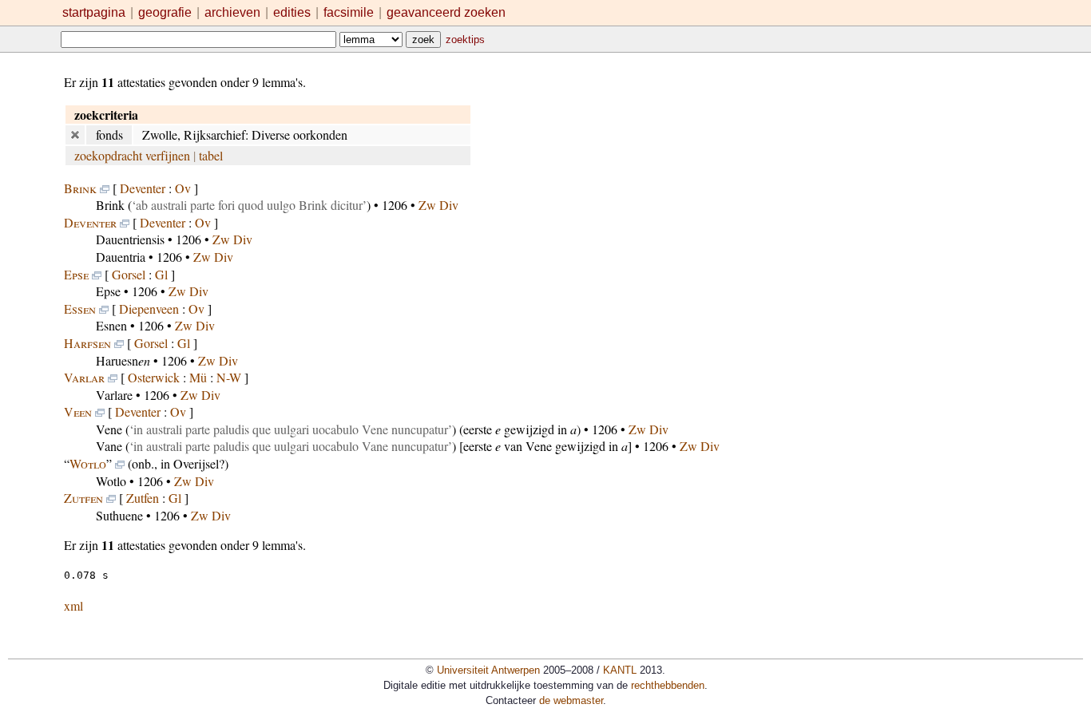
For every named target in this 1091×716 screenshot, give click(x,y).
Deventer (142, 188)
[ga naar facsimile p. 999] (100, 411)
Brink (80, 188)
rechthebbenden (667, 685)
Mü (198, 377)
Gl (161, 274)
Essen (80, 308)
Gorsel (128, 274)
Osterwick (154, 377)
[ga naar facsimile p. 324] (96, 274)
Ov (183, 188)
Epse (76, 274)
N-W (228, 377)
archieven (232, 12)
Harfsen (87, 342)
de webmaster (571, 700)
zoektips (465, 39)
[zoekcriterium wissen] (75, 134)
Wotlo (87, 463)
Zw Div (438, 204)
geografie (165, 12)
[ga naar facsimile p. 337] (104, 308)
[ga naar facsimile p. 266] (124, 222)
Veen (78, 411)
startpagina (93, 12)
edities (292, 12)
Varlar (84, 377)
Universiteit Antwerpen (488, 670)
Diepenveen (149, 308)
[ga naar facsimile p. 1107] (111, 497)
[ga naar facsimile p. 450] (119, 342)
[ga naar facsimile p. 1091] (120, 463)
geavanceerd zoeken (446, 12)
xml (73, 605)
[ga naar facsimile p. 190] (104, 188)
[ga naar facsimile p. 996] (112, 377)
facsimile (350, 12)
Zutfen (83, 497)
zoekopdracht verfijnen (132, 155)
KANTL (620, 670)
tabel (211, 155)
